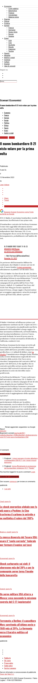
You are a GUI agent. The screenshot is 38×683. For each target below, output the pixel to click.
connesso (13, 482)
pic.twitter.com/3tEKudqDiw (13, 251)
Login (33, 472)
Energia (7, 19)
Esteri (6, 38)
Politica (7, 23)
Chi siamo (7, 660)
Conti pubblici (13, 9)
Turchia (11, 51)
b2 (21, 433)
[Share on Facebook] (21, 189)
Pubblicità (7, 658)
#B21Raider (16, 249)
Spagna (11, 36)
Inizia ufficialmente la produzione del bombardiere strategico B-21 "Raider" (20, 467)
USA (10, 41)
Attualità (7, 56)
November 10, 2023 (10, 258)
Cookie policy (8, 665)
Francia (11, 28)
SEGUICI (3, 431)
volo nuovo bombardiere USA (17, 437)
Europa (6, 26)
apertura (17, 433)
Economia (7, 6)
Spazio (6, 53)
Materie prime (13, 17)
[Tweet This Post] (21, 191)
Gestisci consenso (10, 668)
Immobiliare (12, 15)
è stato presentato (24, 267)
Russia (11, 34)
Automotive (12, 11)
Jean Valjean (4, 185)
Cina (10, 43)
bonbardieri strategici (24, 435)
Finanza (11, 13)
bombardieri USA (10, 435)
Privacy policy (8, 663)
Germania (11, 30)
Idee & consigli (9, 66)
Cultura (6, 62)
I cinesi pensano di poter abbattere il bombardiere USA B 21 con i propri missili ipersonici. (21, 460)
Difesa (6, 21)
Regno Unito (12, 32)
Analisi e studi (9, 58)
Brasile (11, 47)
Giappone (11, 49)
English (7, 64)
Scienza (7, 60)
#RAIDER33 (8, 249)
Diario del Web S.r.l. (7, 674)
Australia (11, 45)
